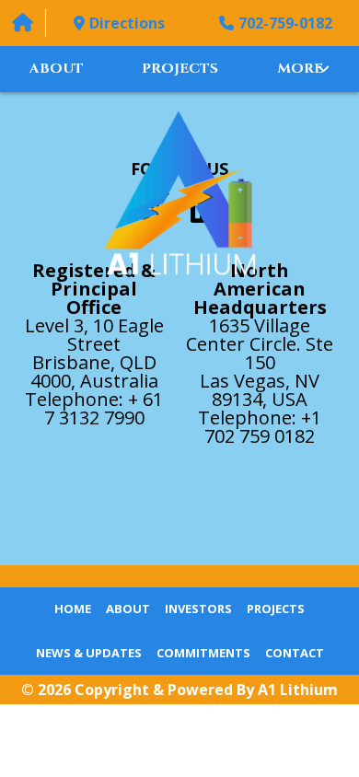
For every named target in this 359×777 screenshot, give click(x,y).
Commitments (203, 652)
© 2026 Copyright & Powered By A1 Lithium (179, 689)
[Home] (22, 22)
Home (72, 608)
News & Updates (89, 652)
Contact (294, 652)
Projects (180, 68)
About (56, 68)
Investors (198, 608)
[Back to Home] (180, 192)
